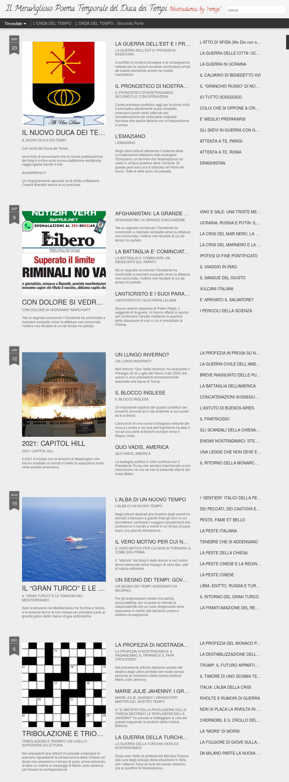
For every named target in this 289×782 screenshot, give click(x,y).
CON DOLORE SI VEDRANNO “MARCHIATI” (90, 302)
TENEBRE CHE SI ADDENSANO (229, 541)
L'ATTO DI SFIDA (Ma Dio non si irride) (234, 42)
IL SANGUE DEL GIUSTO (223, 277)
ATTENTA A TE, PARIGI (221, 141)
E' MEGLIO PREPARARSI (223, 119)
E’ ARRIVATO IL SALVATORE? (227, 299)
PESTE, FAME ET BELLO (222, 519)
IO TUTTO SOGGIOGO (221, 97)
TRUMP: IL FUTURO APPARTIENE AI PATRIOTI (243, 665)
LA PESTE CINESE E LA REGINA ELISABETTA (242, 563)
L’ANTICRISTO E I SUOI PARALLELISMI (161, 293)
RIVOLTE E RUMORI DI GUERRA (230, 698)
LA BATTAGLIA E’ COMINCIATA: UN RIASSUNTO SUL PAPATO (187, 251)
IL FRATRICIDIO (214, 419)
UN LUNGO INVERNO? (142, 354)
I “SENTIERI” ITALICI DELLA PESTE (232, 497)
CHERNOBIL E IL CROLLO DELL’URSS (235, 720)
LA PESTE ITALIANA (218, 530)
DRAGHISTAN (212, 163)
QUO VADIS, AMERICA (142, 446)
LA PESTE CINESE (217, 574)
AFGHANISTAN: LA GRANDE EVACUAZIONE (167, 213)
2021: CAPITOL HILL (53, 443)
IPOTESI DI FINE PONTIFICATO (229, 255)
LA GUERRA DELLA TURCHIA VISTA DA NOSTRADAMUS (182, 737)
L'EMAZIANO (130, 135)
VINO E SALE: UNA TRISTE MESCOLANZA (239, 211)
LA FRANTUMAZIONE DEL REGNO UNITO (238, 607)
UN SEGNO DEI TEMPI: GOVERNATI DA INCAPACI (174, 579)
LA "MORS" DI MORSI (220, 731)
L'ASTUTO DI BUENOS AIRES (227, 408)
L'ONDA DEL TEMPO (52, 23)
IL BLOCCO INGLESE (140, 392)
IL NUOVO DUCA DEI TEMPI (66, 132)
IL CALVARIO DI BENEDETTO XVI (230, 75)
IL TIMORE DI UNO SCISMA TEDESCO (235, 676)
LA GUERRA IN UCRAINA (223, 64)
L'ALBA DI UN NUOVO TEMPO (150, 499)
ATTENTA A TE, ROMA (220, 152)
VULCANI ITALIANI (216, 288)
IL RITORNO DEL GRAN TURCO (229, 596)
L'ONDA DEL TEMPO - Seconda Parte (109, 23)
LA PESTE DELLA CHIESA (224, 552)
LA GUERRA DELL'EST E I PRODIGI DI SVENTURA (175, 43)
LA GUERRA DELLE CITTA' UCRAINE (234, 53)
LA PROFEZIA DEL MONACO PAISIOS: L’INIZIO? (244, 643)
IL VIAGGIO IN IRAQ (218, 266)
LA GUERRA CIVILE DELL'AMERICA (233, 364)
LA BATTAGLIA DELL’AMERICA (228, 386)
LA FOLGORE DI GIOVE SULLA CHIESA (236, 742)
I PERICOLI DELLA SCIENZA (226, 310)
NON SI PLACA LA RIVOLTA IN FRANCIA (237, 709)
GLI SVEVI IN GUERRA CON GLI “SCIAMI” (238, 130)
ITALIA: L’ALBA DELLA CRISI (225, 687)
